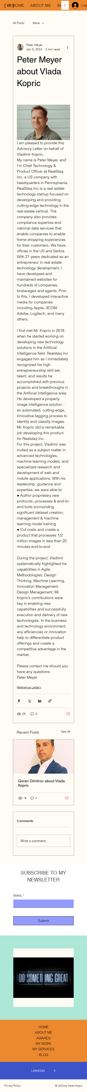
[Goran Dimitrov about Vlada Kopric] (43, 757)
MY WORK (44, 1043)
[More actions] (67, 47)
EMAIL (18, 895)
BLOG (43, 1055)
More (36, 23)
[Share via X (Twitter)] (29, 701)
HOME (44, 1027)
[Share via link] (50, 701)
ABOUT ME (43, 1032)
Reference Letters (29, 687)
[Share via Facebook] (19, 701)
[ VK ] (9, 5)
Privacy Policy (12, 1085)
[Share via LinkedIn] (40, 701)
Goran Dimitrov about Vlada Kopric (41, 783)
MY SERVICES (43, 1049)
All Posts (18, 23)
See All (65, 731)
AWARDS (43, 1038)
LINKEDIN (38, 1071)
